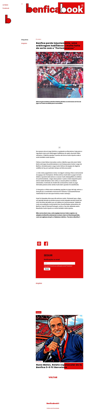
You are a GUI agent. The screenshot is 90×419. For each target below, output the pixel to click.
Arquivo (24, 43)
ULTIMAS (5, 5)
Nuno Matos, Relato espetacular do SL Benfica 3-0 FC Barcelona (59, 366)
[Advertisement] (59, 126)
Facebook (6, 8)
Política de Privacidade (53, 408)
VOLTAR (53, 377)
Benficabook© (53, 403)
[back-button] (22, 4)
